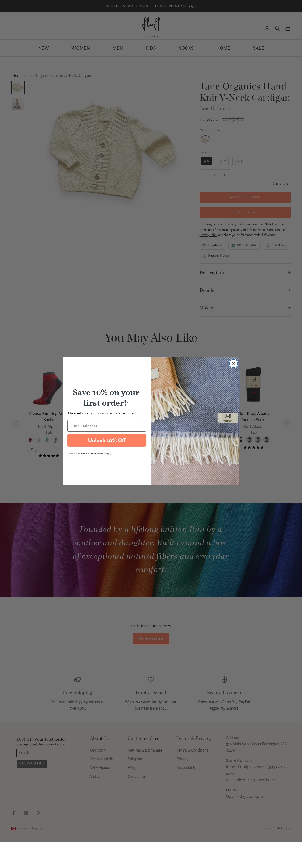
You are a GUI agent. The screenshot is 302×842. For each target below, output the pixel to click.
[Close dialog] (233, 363)
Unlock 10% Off (107, 440)
